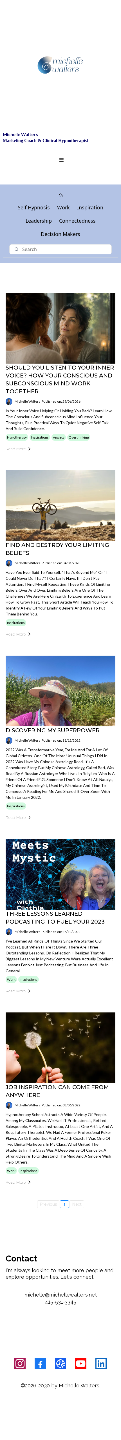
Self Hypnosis (34, 207)
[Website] (60, 1363)
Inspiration (90, 207)
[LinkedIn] (101, 1363)
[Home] (61, 195)
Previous (48, 1204)
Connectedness (77, 220)
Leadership (39, 220)
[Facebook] (40, 1363)
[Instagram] (20, 1363)
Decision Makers (60, 234)
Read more (16, 448)
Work (63, 207)
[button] (61, 159)
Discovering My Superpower (53, 730)
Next (77, 1204)
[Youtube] (81, 1363)
